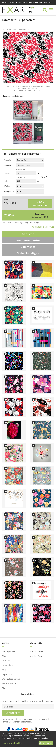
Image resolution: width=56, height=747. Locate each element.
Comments (28, 247)
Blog (4, 688)
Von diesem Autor (28, 240)
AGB (4, 669)
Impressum (7, 674)
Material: (8, 165)
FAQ (4, 656)
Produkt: (7, 160)
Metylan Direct (36, 651)
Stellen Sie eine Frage (44, 227)
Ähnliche (28, 234)
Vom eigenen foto (10, 651)
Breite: (7, 173)
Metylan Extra (36, 656)
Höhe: (6, 181)
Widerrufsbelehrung (11, 679)
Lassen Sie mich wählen (12, 743)
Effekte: (7, 186)
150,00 (9, 203)
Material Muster (9, 683)
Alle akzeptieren (45, 743)
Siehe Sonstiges (28, 253)
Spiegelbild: (9, 191)
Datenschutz (7, 665)
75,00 (8, 215)
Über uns (6, 660)
